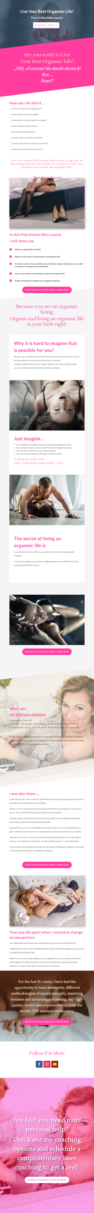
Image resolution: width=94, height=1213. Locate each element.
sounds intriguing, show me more (47, 1180)
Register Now (45, 25)
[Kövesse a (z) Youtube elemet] (54, 1064)
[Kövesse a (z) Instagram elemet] (47, 1064)
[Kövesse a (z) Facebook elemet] (39, 1064)
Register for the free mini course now (47, 290)
